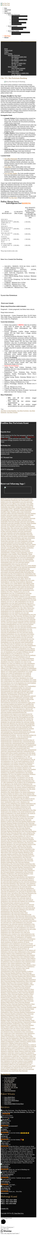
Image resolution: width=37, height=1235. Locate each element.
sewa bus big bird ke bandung (14, 779)
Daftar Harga (7, 1089)
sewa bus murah (10, 811)
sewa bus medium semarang (18, 807)
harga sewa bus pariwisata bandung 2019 (17, 618)
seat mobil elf (7, 753)
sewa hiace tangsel (26, 1033)
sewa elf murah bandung (21, 947)
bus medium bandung (23, 510)
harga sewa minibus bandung (16, 670)
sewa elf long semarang (24, 945)
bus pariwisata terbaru (16, 544)
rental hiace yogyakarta (24, 743)
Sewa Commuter (12, 26)
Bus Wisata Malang (20, 554)
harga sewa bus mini (11, 613)
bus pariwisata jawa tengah (21, 525)
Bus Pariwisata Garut (13, 520)
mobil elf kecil (11, 706)
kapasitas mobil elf (20, 696)
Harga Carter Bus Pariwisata (14, 582)
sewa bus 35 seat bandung (20, 759)
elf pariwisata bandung (12, 572)
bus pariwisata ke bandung (16, 529)
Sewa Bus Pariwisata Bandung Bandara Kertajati (18, 822)
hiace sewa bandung (27, 686)
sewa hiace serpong (24, 1031)
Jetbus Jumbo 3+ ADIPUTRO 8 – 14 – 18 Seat (20, 33)
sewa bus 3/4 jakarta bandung (14, 758)
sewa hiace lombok (26, 966)
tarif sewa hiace (12, 1067)
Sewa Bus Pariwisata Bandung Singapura (17, 867)
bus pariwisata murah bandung (24, 536)
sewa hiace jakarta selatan (11, 965)
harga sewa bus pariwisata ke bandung (14, 639)
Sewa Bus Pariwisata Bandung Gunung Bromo (18, 841)
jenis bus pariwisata (11, 689)
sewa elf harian (28, 939)
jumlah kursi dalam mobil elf (15, 691)
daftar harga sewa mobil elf (25, 565)
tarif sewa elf (29, 1066)
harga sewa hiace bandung (23, 658)
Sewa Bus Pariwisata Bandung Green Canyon (17, 841)
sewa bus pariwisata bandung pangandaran (17, 856)
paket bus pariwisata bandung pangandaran (17, 711)
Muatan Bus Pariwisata (23, 707)
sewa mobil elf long (10, 1046)
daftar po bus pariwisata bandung (23, 567)
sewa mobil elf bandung (20, 1044)
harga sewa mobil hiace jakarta (14, 678)
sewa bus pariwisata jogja (13, 899)
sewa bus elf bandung (24, 785)
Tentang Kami (7, 9)
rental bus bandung (17, 728)
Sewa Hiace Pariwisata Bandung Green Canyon (17, 990)
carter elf (27, 556)
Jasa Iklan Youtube (12, 412)
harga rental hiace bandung (11, 585)
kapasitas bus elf (23, 692)
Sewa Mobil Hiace (9, 1097)
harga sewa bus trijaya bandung (15, 648)
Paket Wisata (7, 35)
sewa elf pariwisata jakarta (13, 950)
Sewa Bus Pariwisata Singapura (22, 917)
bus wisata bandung (19, 552)
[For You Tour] (5, 3)
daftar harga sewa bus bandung (21, 559)
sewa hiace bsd (28, 958)
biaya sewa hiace (18, 503)
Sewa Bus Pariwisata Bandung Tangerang (18, 871)
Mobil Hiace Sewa (9, 1099)
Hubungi (6, 37)
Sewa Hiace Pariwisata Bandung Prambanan (19, 1012)
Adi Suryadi (4, 1136)
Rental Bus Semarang (13, 733)
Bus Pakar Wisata (9, 512)
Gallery (6, 11)
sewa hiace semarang (13, 1031)
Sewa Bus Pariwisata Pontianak (17, 914)
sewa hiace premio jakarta (17, 1030)
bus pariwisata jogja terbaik (19, 528)
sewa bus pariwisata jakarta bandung (14, 896)
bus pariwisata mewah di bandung (14, 534)
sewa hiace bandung (14, 953)
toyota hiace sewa (22, 1067)
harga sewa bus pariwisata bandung (21, 617)
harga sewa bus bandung (9, 595)
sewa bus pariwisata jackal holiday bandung (18, 894)
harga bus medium (24, 573)
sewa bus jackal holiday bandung (15, 790)
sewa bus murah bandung (22, 811)
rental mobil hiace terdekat (20, 751)
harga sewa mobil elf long (11, 675)
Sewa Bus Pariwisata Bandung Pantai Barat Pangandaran (16, 858)
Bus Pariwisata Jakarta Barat (26, 523)
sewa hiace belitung (22, 956)
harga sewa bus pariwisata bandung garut (20, 621)
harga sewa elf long (11, 655)
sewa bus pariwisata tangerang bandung (17, 924)
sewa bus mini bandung (20, 810)
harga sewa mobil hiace (11, 676)
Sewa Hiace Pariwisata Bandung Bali (17, 972)
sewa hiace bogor (19, 958)
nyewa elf (24, 709)
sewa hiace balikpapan (17, 952)
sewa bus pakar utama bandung (14, 815)
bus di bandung (25, 507)
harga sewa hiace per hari (10, 663)
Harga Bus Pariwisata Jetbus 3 (16, 578)
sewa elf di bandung (10, 939)
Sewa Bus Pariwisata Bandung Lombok (17, 849)
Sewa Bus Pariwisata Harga (23, 893)
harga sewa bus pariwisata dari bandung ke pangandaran (16, 630)
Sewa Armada (7, 13)
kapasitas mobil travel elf (10, 697)
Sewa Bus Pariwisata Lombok (14, 904)
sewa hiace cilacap (14, 960)
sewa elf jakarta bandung (21, 940)
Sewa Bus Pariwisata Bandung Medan (17, 852)
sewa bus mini (10, 810)
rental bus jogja (21, 730)
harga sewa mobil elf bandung (10, 673)
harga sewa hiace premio (25, 663)
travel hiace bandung (9, 1069)
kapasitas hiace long (9, 696)
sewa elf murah (10, 947)
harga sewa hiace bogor (17, 660)
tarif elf (8, 1064)
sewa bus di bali (15, 782)
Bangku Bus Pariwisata (20, 500)
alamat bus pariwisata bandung (9, 499)
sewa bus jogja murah (11, 798)
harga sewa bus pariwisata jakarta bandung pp (17, 636)
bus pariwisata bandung (15, 513)
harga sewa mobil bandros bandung (12, 671)
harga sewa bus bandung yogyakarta (18, 598)
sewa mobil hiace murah (24, 1053)
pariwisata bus (11, 714)
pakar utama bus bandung (20, 710)
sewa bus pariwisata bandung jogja (20, 844)
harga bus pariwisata (25, 575)
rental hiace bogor (21, 740)
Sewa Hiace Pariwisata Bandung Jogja (16, 994)
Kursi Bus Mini (19, 701)
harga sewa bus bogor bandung (15, 600)
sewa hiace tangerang (15, 1033)
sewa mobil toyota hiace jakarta (17, 1058)
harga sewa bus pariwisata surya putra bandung (19, 645)
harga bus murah (14, 575)
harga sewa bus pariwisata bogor (20, 627)
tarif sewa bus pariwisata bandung (16, 1066)
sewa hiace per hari (12, 1028)
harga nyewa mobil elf (12, 583)
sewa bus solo (28, 927)
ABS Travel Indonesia (7, 1174)
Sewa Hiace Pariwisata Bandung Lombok (18, 999)
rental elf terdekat (17, 738)
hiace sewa (18, 686)
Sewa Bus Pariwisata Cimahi (22, 885)
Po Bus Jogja (25, 719)
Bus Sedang (20, 549)
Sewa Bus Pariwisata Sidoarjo (20, 916)
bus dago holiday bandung (13, 507)
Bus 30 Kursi (27, 505)
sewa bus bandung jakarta (18, 767)
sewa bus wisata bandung (22, 934)
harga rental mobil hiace (20, 587)
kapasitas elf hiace (17, 694)
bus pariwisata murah (9, 536)
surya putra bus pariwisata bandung (18, 1062)
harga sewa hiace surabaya (20, 665)
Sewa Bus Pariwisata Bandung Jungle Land (18, 845)
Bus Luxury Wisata (11, 510)
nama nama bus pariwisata (13, 709)
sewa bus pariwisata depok (22, 890)
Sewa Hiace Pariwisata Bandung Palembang (18, 1004)
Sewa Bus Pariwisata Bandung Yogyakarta (19, 877)
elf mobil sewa (28, 570)
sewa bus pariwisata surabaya (25, 921)
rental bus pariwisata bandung (14, 732)
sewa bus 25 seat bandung (13, 756)
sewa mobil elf (10, 1044)
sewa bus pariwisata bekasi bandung (17, 881)
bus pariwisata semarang (26, 538)
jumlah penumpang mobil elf (10, 692)
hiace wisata (11, 688)
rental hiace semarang (22, 741)
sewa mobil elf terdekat (15, 1048)
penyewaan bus (19, 714)
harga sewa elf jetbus (13, 653)
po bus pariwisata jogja (26, 722)
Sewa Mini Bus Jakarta (22, 1038)
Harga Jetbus (25, 582)
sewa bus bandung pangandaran (13, 772)
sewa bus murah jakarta (17, 813)
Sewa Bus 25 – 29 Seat (10, 1084)
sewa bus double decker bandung (17, 784)
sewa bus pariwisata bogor (25, 882)
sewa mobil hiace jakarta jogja (13, 1051)
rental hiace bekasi (11, 740)
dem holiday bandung (16, 569)
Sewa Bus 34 (9, 759)
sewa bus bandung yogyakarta (14, 777)
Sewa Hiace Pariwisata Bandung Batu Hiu (16, 976)
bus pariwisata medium (17, 533)
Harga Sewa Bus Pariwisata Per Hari (17, 643)
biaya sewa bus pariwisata (10, 502)
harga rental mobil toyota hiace (21, 588)
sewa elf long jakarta (11, 945)
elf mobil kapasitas (18, 570)
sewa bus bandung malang (13, 771)
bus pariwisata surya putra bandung (16, 541)
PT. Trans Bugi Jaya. (18, 1213)
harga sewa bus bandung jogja (13, 596)
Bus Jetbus (21, 508)
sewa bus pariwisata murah (12, 908)
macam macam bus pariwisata (15, 702)
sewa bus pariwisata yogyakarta (21, 926)
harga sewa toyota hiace (14, 683)
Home (5, 8)
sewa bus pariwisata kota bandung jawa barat (18, 901)
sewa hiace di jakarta (13, 961)
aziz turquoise (5, 1166)
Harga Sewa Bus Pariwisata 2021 (16, 616)
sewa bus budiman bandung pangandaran (17, 780)
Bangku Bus (10, 500)
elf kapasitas (10, 570)
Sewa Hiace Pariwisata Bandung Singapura (17, 1017)
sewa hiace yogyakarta (15, 1035)
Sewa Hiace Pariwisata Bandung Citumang (17, 985)
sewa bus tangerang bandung (14, 930)
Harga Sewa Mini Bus (8, 668)
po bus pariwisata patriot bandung (23, 723)
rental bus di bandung (10, 730)
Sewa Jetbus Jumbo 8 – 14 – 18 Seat (9, 1081)
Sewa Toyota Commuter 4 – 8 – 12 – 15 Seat (18, 28)
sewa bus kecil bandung (20, 800)
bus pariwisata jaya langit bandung (22, 526)
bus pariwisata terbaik (18, 543)
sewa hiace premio (23, 1028)
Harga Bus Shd (17, 580)
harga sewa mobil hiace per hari (17, 679)
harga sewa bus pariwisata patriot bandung (18, 642)
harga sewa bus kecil (15, 609)
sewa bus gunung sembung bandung (21, 787)
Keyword (25, 699)
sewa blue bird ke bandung (13, 754)
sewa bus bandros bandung (23, 763)
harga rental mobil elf (25, 585)
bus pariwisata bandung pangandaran (14, 515)
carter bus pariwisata (19, 556)
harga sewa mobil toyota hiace (17, 681)
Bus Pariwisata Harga (12, 521)
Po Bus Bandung (17, 719)
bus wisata (11, 552)
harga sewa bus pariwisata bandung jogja (18, 621)
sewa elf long (21, 943)
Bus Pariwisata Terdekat (10, 546)
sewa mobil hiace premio (22, 1054)
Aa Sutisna (4, 1129)
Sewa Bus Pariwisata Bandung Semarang (18, 864)
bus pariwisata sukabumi (16, 539)
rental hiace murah (11, 741)
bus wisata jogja (10, 554)
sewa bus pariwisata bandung (11, 820)
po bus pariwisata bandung (14, 720)
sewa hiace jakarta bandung (12, 963)
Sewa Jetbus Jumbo (13, 31)
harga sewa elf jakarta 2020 (17, 652)
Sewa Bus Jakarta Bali (10, 792)
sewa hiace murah (14, 968)
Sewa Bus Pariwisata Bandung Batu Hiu (18, 825)
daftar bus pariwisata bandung (22, 557)
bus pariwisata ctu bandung (19, 518)
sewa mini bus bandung (9, 1038)
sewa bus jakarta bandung (24, 792)
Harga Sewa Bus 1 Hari (9, 591)
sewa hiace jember (24, 965)
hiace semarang (10, 686)
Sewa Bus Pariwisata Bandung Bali (19, 821)
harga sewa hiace (11, 658)
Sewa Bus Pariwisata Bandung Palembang (17, 855)
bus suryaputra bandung (12, 551)
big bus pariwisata (7, 505)
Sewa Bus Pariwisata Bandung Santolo (18, 864)
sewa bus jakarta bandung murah (12, 795)
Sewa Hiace (7, 167)
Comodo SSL (5, 1208)
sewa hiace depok (24, 960)
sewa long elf (25, 1035)
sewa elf (9, 937)
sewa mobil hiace (26, 1048)
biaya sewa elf (10, 503)
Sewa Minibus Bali (14, 1040)
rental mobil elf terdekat (16, 746)
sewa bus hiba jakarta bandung (14, 789)
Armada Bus (21, 499)
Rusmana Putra (5, 1122)
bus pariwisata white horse (24, 546)
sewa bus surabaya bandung (16, 929)
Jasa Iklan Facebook (23, 411)
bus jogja (27, 508)
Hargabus (22, 684)
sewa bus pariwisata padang (15, 909)
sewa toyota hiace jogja (14, 1061)
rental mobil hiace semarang (25, 750)
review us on (4, 1119)
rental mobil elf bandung (26, 745)
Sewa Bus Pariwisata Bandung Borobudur (16, 830)
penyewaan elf (10, 715)
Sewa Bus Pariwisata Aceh (14, 818)
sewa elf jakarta (9, 940)
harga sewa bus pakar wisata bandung (16, 614)
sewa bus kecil (10, 800)
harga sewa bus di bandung (10, 604)
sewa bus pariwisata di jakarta (21, 891)
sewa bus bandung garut (25, 766)
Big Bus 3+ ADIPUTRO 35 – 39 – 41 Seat (18, 23)
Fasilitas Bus (22, 572)
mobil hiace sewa (19, 706)
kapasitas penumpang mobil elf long (12, 699)
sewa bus (23, 754)
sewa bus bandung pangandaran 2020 (18, 775)
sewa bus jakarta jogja (13, 797)
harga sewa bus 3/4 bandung (14, 593)
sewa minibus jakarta (18, 1041)
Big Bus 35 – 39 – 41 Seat (11, 1087)
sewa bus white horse (12, 932)
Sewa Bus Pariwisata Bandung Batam (22, 824)
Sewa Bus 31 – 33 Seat (10, 1085)
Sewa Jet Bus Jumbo (10, 173)
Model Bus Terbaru (11, 707)
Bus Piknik (16, 547)
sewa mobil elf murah (22, 1046)
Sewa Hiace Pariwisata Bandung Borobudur (18, 980)
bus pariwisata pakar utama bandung (18, 537)
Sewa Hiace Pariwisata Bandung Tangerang (16, 1022)
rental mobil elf (15, 745)
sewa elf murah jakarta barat (16, 948)
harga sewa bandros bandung (19, 590)
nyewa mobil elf (8, 710)
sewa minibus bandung (26, 1040)
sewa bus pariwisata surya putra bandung (18, 921)
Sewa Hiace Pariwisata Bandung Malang (17, 999)
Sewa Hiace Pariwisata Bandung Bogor (21, 979)
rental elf (21, 733)
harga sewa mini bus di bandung (24, 668)
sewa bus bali (12, 763)
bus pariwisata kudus (9, 531)
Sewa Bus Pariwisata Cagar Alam (23, 883)
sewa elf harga (20, 939)
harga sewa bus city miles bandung (13, 601)
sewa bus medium (10, 803)
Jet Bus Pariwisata (22, 689)
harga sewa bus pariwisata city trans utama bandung (18, 628)
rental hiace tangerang (12, 743)
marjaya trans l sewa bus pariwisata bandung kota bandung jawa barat (18, 703)
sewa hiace (8, 952)
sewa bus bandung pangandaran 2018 (22, 774)
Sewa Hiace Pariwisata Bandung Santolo (18, 1013)
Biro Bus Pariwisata (18, 505)
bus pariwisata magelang (22, 531)
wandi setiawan (5, 1181)
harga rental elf (23, 583)
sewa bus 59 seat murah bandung (17, 761)
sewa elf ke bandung (12, 943)
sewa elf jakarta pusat (14, 942)
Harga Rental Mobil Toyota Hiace (14, 1104)
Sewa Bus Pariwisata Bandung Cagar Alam (17, 833)
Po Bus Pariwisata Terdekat (22, 725)
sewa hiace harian (24, 961)
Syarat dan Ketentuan (9, 1090)
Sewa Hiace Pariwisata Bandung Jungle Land (17, 995)
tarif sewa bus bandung (17, 1064)
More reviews (5, 1193)
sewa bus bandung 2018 (15, 764)
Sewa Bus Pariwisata (14, 14)
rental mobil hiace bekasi (13, 748)
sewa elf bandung (17, 937)
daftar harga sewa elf (11, 565)
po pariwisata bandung (20, 727)
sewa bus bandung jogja (18, 769)
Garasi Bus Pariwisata (13, 573)
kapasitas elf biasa (7, 694)
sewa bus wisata (10, 934)
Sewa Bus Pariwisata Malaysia (13, 906)
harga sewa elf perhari (15, 657)
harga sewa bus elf (23, 604)
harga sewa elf (28, 648)
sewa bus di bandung (26, 782)
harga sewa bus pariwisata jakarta (15, 635)
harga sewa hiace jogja (10, 661)
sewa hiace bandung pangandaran (13, 955)
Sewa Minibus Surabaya (12, 1043)
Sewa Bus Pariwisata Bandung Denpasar (16, 838)
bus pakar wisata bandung (21, 512)
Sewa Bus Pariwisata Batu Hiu (22, 878)
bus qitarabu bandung (25, 547)
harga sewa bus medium (12, 611)
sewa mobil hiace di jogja (18, 1049)
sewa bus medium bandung (22, 803)
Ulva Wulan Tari (5, 1188)
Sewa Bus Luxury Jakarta (17, 802)
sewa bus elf (14, 785)
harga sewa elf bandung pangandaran (21, 650)
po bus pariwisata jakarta (13, 722)
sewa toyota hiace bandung (21, 1059)
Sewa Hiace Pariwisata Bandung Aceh (19, 971)
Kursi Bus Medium (9, 701)
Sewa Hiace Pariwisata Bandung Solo (17, 1017)
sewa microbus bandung (20, 1036)
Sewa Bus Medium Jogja (16, 805)
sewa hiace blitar (9, 958)
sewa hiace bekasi (12, 956)
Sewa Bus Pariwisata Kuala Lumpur (17, 902)
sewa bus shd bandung (17, 927)
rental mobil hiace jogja (10, 750)
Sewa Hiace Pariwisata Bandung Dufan (16, 989)
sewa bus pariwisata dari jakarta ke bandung (18, 888)
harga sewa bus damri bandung (14, 603)
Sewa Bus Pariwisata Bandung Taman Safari (18, 870)
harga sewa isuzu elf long (17, 666)
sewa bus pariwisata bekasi (23, 880)
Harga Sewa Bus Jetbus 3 (20, 608)
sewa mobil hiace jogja (11, 1053)
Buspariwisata (9, 556)
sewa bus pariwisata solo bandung (18, 919)
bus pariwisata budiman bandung (19, 516)
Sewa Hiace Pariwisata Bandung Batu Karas (18, 977)
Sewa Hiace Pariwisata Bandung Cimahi (15, 984)
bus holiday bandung (12, 508)
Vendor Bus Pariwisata (21, 1071)
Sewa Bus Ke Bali (22, 798)
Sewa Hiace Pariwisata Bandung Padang (16, 1004)
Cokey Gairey (5, 1143)
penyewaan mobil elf (21, 715)
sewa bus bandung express (10, 766)
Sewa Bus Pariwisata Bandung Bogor (15, 829)
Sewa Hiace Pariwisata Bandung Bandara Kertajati (16, 973)
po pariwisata (10, 727)
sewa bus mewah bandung (12, 808)
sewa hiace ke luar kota (14, 966)
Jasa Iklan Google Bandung (8, 411)
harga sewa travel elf (14, 684)
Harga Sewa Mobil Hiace (11, 1100)
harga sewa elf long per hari (24, 655)
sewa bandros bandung (17, 753)
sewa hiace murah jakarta (13, 970)
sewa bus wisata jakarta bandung (20, 935)
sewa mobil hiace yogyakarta (18, 1056)
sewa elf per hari (26, 950)
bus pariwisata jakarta (12, 523)
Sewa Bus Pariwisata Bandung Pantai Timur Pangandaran (17, 859)
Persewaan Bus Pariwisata (17, 717)
